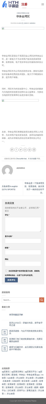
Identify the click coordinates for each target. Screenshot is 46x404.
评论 (7, 215)
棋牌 (36, 387)
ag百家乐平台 (31, 371)
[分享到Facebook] (16, 150)
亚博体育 (11, 384)
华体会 (22, 374)
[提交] (41, 299)
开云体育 (20, 378)
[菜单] (42, 4)
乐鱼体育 (6, 381)
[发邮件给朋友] (25, 150)
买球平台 (21, 390)
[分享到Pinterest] (30, 150)
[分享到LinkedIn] (34, 150)
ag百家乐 (6, 371)
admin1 (32, 23)
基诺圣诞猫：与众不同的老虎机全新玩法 (26, 332)
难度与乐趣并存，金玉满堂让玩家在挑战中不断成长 (26, 348)
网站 (6, 259)
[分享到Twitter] (21, 150)
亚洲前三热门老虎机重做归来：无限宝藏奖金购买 (26, 340)
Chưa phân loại (23, 13)
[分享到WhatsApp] (12, 150)
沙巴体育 (11, 390)
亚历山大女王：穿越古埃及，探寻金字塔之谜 (26, 323)
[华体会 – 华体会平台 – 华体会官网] (10, 4)
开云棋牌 (39, 378)
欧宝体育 (26, 381)
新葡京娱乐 (31, 390)
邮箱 (7, 248)
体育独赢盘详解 (16, 314)
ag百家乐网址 (17, 371)
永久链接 (33, 159)
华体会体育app (33, 374)
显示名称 (9, 236)
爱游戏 (14, 374)
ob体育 (34, 381)
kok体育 (10, 378)
